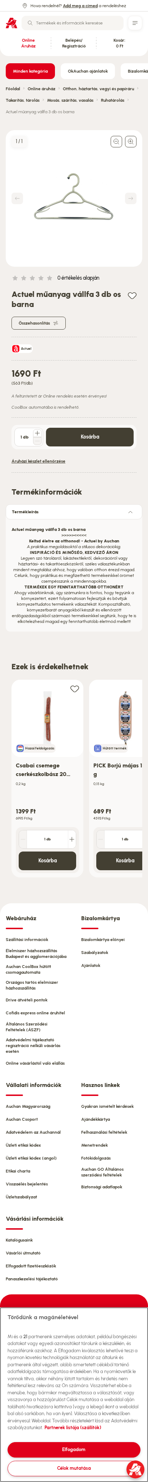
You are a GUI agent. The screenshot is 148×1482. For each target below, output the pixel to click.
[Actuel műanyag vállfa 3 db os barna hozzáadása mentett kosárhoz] (132, 295)
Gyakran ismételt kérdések (107, 1106)
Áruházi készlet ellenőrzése (38, 461)
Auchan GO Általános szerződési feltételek (102, 1172)
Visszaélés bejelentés (27, 1184)
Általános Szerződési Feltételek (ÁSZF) (26, 1027)
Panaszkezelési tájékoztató (32, 1278)
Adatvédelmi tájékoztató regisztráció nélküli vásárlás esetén (33, 1045)
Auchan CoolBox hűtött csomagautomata (28, 969)
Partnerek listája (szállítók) (73, 1427)
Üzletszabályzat (21, 1196)
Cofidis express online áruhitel (35, 1012)
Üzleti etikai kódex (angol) (31, 1158)
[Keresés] (30, 23)
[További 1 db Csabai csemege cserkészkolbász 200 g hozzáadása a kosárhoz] (72, 839)
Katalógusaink (19, 1240)
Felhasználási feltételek (104, 1132)
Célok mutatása (74, 1468)
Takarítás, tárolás (23, 100)
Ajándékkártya (95, 1119)
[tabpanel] (74, 573)
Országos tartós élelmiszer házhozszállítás (32, 985)
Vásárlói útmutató (23, 1253)
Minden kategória (30, 71)
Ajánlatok (90, 965)
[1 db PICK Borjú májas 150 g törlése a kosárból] (101, 839)
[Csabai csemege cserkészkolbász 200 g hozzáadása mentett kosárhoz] (74, 688)
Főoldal (13, 88)
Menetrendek (94, 1145)
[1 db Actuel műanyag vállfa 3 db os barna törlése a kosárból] (37, 441)
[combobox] (73, 23)
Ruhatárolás (112, 100)
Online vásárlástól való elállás (35, 1063)
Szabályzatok (94, 952)
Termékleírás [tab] (25, 511)
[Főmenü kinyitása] (135, 23)
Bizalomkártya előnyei (103, 939)
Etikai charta (18, 1171)
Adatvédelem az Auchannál (33, 1132)
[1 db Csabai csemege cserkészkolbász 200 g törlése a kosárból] (23, 839)
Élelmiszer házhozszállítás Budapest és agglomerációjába (36, 953)
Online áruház (41, 88)
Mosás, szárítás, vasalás (70, 100)
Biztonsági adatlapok (101, 1186)
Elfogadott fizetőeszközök (31, 1265)
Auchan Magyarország (28, 1106)
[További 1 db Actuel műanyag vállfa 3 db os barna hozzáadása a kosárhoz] (37, 433)
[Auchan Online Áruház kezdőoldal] (11, 23)
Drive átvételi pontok (26, 999)
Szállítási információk (27, 939)
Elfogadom (73, 1449)
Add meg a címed (80, 5)
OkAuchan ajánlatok (88, 71)
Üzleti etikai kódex (23, 1145)
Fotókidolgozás (96, 1158)
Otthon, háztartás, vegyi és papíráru (98, 88)
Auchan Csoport (22, 1119)
